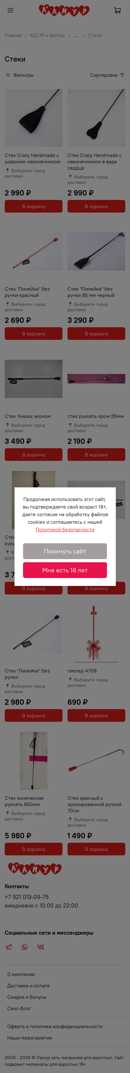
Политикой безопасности (65, 529)
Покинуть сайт (65, 551)
